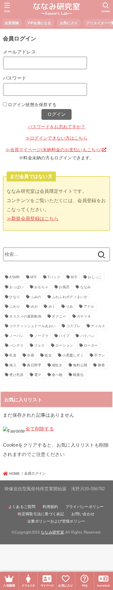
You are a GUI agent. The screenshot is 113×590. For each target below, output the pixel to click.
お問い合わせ (82, 514)
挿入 (13, 365)
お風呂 (64, 287)
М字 (74, 277)
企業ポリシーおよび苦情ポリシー (56, 521)
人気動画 (9, 585)
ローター (91, 345)
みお (34, 306)
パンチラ (16, 345)
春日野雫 (34, 365)
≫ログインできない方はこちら (56, 138)
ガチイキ (84, 316)
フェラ (39, 345)
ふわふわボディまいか (70, 297)
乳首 (13, 355)
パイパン (87, 336)
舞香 (101, 365)
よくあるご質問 (21, 507)
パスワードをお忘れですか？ (56, 126)
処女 (48, 355)
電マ (37, 375)
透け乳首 (16, 375)
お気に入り (69, 23)
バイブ (64, 336)
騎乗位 (78, 375)
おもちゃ (41, 287)
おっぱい (16, 287)
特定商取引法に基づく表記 (41, 514)
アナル (89, 306)
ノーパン (16, 336)
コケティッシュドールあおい (32, 326)
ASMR (14, 277)
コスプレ (73, 326)
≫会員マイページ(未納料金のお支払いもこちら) (54, 149)
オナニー (59, 316)
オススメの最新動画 (25, 316)
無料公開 (80, 365)
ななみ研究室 (56, 6)
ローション (64, 345)
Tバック (54, 277)
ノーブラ (41, 336)
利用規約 (50, 507)
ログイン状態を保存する (32, 104)
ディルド (98, 326)
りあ (69, 306)
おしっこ (95, 277)
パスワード (15, 78)
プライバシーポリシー (84, 507)
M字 (33, 277)
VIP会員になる (39, 23)
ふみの (36, 297)
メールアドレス (19, 51)
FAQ (85, 585)
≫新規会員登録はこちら (33, 218)
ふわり (14, 306)
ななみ (85, 287)
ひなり (14, 297)
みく (52, 306)
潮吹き (57, 365)
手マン (99, 355)
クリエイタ (28, 585)
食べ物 (57, 375)
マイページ (47, 585)
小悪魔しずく (73, 355)
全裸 (30, 355)
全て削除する (39, 428)
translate (103, 585)
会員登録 (12, 23)
